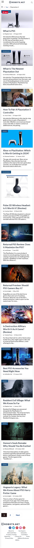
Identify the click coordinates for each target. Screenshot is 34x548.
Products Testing (11, 534)
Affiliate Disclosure (23, 538)
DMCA (17, 540)
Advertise (7, 536)
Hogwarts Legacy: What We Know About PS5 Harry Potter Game (16, 490)
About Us (11, 531)
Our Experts (22, 531)
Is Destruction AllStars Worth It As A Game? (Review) (14, 329)
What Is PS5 (9, 31)
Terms (28, 536)
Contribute (24, 534)
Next (18, 515)
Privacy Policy (9, 538)
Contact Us (18, 536)
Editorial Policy (11, 532)
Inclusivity (24, 532)
